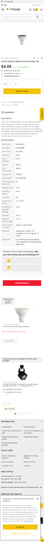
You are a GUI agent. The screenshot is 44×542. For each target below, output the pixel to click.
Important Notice (31, 437)
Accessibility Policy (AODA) (9, 444)
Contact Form (7, 466)
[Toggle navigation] (3, 9)
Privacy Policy (29, 427)
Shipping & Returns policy (10, 438)
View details (9, 341)
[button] (15, 413)
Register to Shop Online (31, 457)
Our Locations (7, 462)
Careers (27, 466)
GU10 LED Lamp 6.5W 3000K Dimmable (16, 326)
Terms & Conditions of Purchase (33, 432)
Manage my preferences (20, 533)
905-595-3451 (21, 482)
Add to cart (22, 91)
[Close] (37, 498)
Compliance (7, 427)
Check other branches (11, 76)
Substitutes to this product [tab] (8, 301)
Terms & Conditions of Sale (11, 432)
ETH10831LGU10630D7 (11, 325)
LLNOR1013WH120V (22, 382)
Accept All (20, 527)
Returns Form (29, 462)
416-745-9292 (8, 2)
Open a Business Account (9, 457)
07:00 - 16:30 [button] (36, 5)
